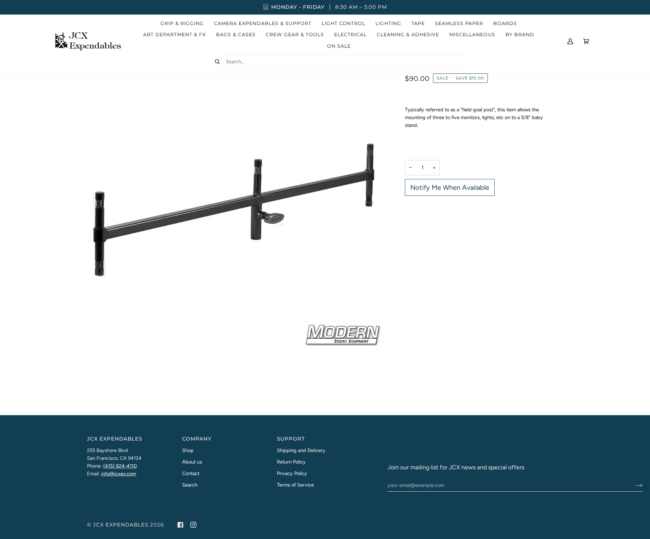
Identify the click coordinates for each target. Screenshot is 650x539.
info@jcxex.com (118, 474)
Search (189, 485)
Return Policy (291, 462)
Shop (188, 450)
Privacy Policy (292, 473)
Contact (190, 473)
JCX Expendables (120, 525)
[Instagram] (193, 525)
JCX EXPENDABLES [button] (114, 439)
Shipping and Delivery (301, 450)
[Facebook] (180, 525)
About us (192, 462)
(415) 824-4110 (120, 466)
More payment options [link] (429, 225)
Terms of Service (295, 485)
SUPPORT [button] (291, 439)
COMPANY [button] (197, 439)
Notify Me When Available (449, 187)
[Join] (634, 485)
